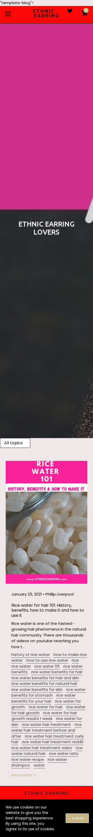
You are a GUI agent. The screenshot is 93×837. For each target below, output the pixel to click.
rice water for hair (46, 707)
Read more (22, 775)
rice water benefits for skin (37, 689)
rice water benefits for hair (56, 672)
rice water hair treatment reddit (53, 742)
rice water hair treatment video (41, 747)
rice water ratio (64, 753)
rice (75, 660)
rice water (21, 666)
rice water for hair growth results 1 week (44, 715)
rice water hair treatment (46, 724)
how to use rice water (47, 660)
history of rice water (30, 654)
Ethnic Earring (46, 793)
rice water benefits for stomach (48, 692)
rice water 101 (47, 666)
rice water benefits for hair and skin (45, 678)
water (39, 765)
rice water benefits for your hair (43, 698)
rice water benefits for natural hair (44, 683)
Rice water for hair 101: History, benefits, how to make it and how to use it (47, 610)
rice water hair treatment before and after (46, 730)
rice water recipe (27, 759)
